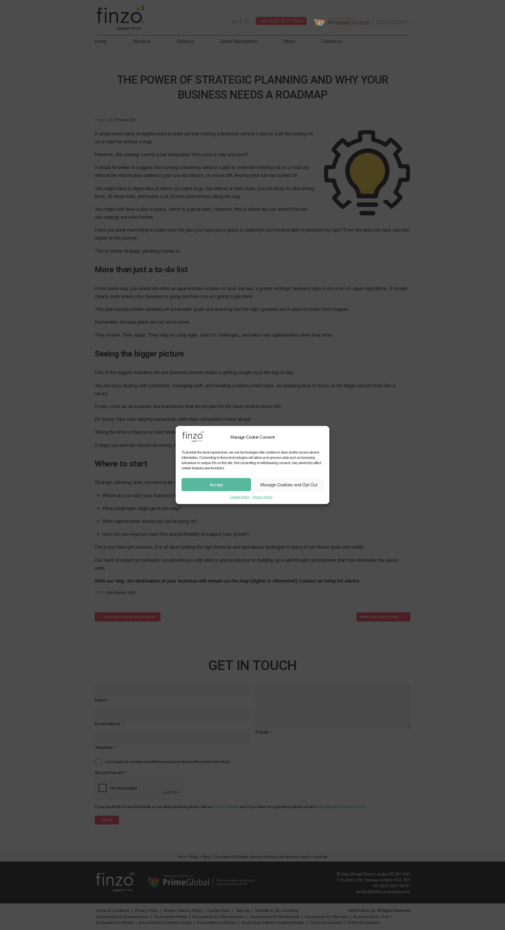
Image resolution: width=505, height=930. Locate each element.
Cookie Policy (239, 497)
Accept (216, 484)
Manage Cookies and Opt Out (288, 484)
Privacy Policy (262, 497)
